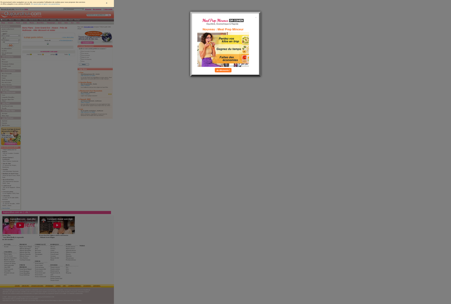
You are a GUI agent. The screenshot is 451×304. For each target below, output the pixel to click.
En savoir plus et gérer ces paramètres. (45, 4)
